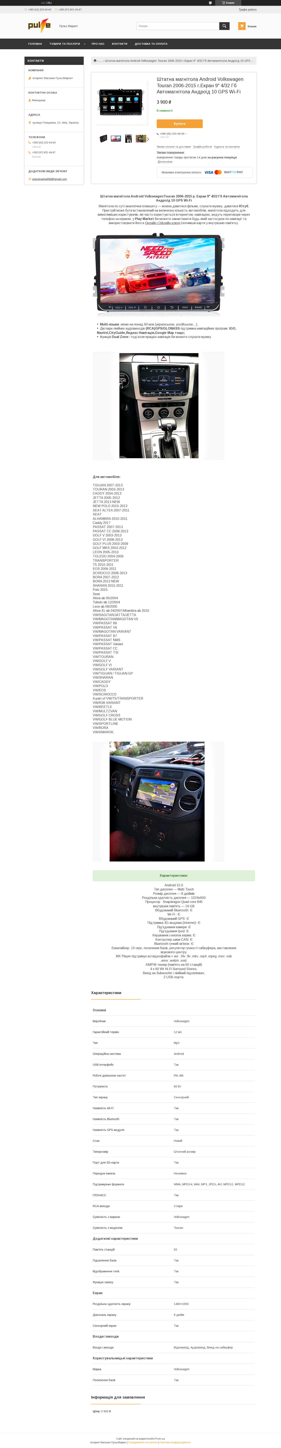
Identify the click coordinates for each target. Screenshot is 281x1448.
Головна (35, 43)
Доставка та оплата (151, 43)
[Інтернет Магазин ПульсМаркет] (39, 33)
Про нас (98, 43)
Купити (180, 123)
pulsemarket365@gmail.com (49, 179)
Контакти (119, 43)
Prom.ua (160, 1438)
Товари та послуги (64, 43)
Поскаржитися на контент (143, 1442)
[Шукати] (224, 26)
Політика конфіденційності (175, 1442)
